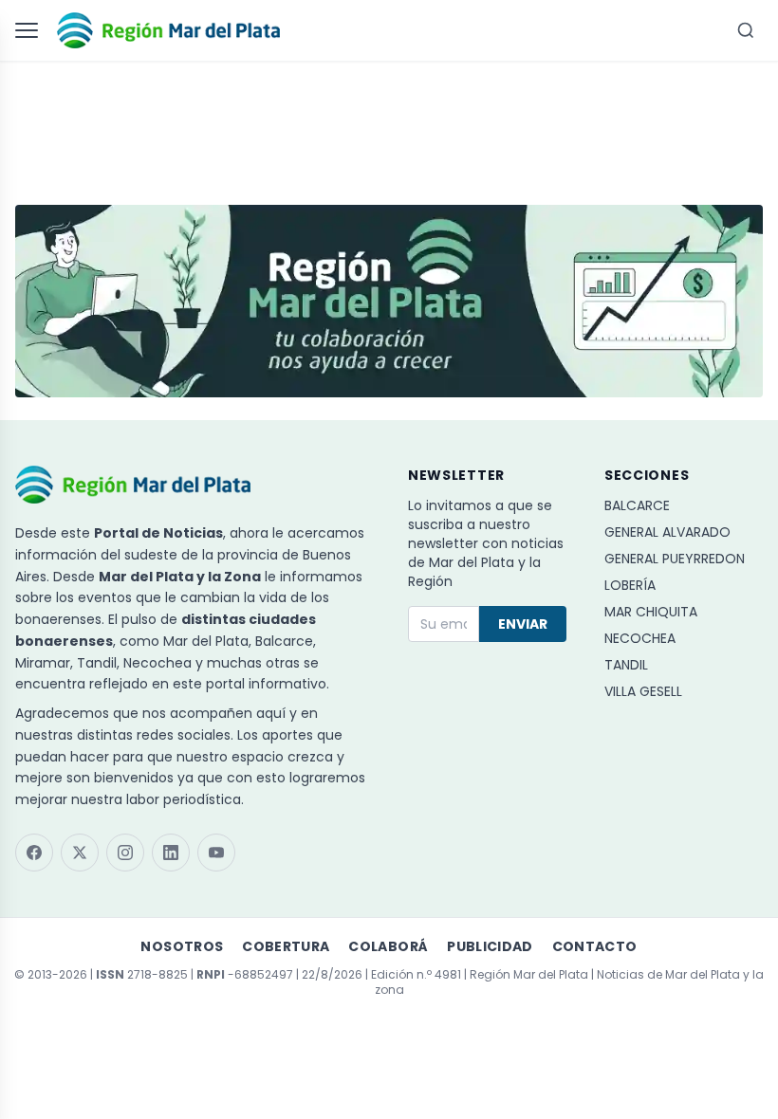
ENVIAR (522, 624)
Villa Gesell (643, 691)
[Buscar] (746, 30)
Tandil (626, 664)
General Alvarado (667, 532)
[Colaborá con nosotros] (389, 301)
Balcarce (637, 505)
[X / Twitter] (80, 852)
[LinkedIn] (171, 852)
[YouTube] (216, 852)
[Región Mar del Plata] (168, 30)
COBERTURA (285, 946)
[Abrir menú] (30, 30)
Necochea (640, 638)
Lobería (630, 585)
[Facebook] (34, 852)
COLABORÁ (388, 946)
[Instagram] (125, 852)
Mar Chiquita (650, 611)
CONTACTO (595, 946)
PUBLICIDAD (490, 946)
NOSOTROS (181, 946)
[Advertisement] (389, 124)
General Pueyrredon (674, 558)
